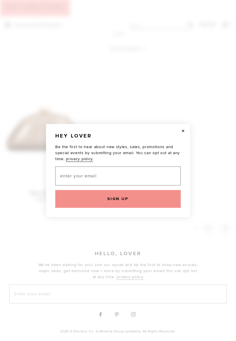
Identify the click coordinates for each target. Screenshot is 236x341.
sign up (117, 198)
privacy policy (79, 158)
